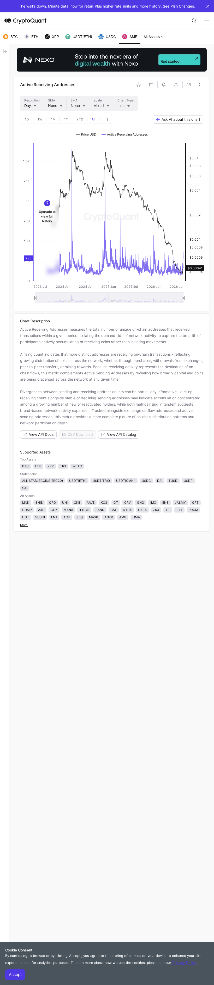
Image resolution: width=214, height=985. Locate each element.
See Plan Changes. (179, 6)
